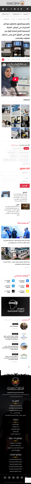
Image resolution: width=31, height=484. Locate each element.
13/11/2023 (25, 59)
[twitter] (18, 9)
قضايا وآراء (15, 324)
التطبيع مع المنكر (14, 326)
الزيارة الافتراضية (15, 429)
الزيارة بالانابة (15, 424)
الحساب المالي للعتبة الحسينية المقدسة (15, 415)
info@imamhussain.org (15, 405)
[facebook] (21, 9)
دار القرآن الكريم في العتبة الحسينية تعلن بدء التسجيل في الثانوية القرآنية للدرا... (11, 357)
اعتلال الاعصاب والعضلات (10, 160)
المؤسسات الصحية (24, 160)
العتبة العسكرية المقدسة (15, 466)
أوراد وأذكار (15, 431)
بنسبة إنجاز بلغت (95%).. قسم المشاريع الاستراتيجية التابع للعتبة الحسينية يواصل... (10, 347)
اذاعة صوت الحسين (15, 434)
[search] (6, 9)
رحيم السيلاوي (14, 145)
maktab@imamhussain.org (15, 408)
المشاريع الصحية (24, 156)
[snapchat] (9, 477)
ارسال (23, 186)
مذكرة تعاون (14, 156)
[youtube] (14, 9)
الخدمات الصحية (17, 148)
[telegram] (13, 477)
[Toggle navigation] (27, 9)
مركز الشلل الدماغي (23, 152)
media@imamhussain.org (15, 410)
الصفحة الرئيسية (22, 19)
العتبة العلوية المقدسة (15, 459)
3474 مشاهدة (15, 59)
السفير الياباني (11, 152)
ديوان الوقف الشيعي (15, 445)
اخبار (14, 19)
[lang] (3, 9)
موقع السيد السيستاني (15, 443)
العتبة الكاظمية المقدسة (15, 462)
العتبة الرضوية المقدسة (15, 464)
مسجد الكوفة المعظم (15, 471)
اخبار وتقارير (6, 19)
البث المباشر (15, 427)
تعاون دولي (26, 163)
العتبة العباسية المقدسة (15, 469)
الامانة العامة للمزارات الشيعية (15, 448)
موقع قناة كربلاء (15, 450)
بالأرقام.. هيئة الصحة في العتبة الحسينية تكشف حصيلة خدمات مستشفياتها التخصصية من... (11, 337)
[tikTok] (5, 477)
